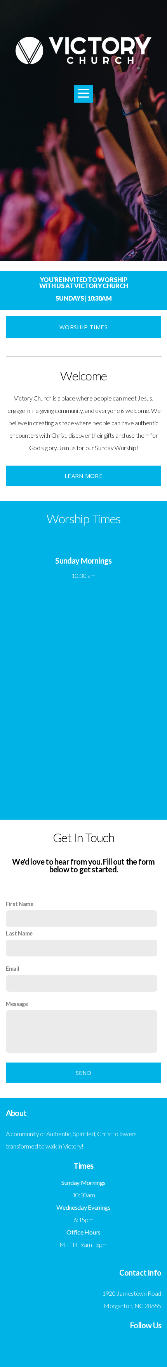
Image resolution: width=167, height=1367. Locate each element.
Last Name (19, 933)
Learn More (83, 476)
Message (17, 1004)
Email (12, 968)
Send (83, 1072)
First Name (19, 904)
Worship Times (83, 327)
